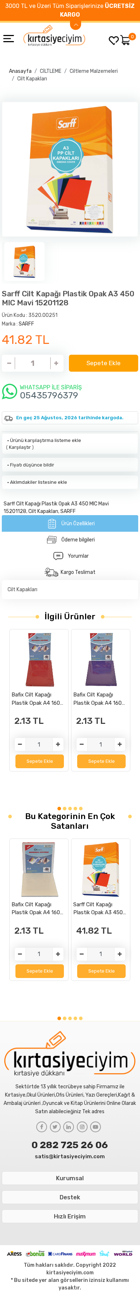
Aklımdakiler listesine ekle (36, 482)
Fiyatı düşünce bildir (30, 465)
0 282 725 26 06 (70, 1145)
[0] (125, 40)
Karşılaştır (20, 447)
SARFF (26, 324)
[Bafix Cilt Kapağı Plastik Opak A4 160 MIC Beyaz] (38, 869)
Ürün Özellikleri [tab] (78, 524)
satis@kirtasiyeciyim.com (70, 1156)
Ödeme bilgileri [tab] (78, 540)
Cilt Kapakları (32, 79)
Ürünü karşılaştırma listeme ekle (43, 440)
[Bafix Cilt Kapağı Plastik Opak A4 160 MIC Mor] (100, 659)
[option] (70, 169)
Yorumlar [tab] (78, 556)
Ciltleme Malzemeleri (94, 71)
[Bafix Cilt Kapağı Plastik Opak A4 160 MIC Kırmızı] (38, 659)
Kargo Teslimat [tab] (78, 572)
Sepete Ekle (104, 363)
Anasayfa (20, 71)
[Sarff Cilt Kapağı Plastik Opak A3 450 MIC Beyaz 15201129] (100, 869)
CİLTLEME (50, 71)
